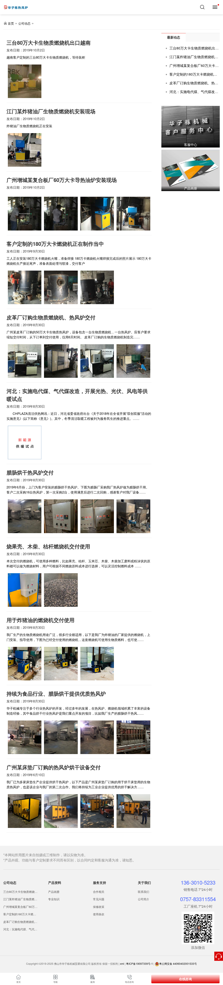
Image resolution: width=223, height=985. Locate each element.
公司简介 (143, 899)
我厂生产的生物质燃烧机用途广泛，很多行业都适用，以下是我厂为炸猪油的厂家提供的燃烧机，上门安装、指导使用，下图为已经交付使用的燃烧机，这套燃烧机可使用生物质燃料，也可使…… (78, 637)
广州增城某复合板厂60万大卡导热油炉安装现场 (20, 907)
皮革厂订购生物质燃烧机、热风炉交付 (20, 922)
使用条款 (98, 914)
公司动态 (24, 23)
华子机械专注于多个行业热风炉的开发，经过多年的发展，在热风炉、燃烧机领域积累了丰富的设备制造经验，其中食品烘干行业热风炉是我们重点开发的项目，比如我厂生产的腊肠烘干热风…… (78, 710)
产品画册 (53, 892)
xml (122, 963)
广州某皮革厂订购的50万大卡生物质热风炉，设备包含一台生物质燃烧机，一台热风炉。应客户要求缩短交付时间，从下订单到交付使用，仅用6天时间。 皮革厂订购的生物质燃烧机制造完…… (78, 334)
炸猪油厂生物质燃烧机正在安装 (29, 126)
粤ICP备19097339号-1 (139, 963)
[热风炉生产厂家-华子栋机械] (19, 5)
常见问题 (98, 899)
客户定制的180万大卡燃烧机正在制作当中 (19, 914)
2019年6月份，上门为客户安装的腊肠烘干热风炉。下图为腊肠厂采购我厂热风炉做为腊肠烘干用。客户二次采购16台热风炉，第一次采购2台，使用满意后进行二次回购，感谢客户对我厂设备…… (78, 489)
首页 (11, 23)
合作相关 (98, 892)
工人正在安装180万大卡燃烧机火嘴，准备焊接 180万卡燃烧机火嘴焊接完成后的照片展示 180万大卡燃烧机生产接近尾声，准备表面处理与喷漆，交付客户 (79, 261)
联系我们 (143, 892)
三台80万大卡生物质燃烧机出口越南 (20, 892)
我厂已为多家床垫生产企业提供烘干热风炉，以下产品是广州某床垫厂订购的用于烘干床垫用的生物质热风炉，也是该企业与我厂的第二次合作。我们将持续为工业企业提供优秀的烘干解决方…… (78, 784)
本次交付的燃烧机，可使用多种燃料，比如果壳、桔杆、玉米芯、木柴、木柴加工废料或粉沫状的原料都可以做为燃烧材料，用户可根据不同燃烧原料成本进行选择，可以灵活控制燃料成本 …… (78, 563)
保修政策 (98, 907)
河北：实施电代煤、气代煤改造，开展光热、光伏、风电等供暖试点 (20, 929)
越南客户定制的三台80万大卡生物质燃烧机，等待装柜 (46, 57)
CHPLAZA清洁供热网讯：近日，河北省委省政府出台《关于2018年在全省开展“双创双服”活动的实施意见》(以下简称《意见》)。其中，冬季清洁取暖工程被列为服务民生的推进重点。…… (79, 416)
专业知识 (53, 899)
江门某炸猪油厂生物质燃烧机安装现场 (20, 899)
